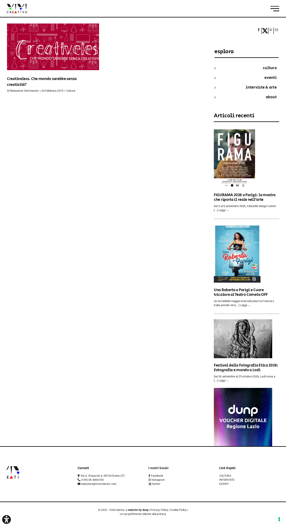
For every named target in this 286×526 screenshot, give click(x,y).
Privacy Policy (159, 509)
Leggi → (224, 210)
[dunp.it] (243, 390)
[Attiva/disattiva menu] (275, 8)
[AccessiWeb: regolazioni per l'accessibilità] (6, 519)
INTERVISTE (227, 479)
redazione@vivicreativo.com (99, 483)
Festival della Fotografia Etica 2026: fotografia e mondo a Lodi (246, 368)
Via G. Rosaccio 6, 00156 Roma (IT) (103, 475)
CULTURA (270, 68)
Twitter (155, 483)
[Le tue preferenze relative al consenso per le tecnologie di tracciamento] (279, 519)
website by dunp (138, 509)
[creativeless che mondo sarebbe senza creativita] (53, 53)
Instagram (158, 479)
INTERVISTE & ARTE (261, 87)
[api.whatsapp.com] (270, 31)
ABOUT (271, 97)
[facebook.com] (258, 31)
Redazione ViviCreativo (24, 90)
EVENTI (270, 78)
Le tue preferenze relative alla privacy (143, 514)
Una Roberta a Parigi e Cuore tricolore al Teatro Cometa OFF (241, 292)
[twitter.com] (265, 31)
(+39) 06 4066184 (92, 479)
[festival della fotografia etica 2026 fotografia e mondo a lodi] (243, 322)
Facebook (157, 475)
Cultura (70, 90)
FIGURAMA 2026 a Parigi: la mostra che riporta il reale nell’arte (244, 197)
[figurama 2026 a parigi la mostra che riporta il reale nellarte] (234, 132)
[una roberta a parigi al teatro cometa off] (237, 227)
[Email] (276, 31)
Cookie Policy (178, 509)
